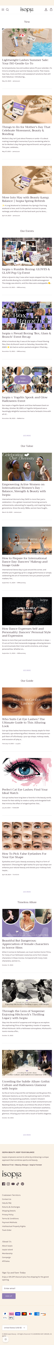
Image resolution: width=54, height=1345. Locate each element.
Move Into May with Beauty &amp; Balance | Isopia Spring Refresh (25, 199)
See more (27, 435)
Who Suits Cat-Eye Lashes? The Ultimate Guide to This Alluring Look (23, 723)
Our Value (27, 446)
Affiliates (6, 1261)
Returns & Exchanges (11, 1207)
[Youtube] (13, 1183)
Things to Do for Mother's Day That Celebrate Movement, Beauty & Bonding (26, 131)
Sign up (9, 1296)
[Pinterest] (22, 1183)
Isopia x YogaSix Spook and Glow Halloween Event (24, 399)
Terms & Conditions (10, 1218)
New (27, 21)
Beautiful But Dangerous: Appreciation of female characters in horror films (25, 944)
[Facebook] (3, 1183)
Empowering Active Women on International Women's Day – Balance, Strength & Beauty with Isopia (24, 489)
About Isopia (7, 1246)
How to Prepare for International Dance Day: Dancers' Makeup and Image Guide (24, 562)
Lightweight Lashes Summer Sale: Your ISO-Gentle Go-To (25, 62)
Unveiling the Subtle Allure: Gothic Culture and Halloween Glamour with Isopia (26, 1085)
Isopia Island (7, 1249)
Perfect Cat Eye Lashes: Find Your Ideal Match (25, 791)
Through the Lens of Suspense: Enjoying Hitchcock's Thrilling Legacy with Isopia (23, 1015)
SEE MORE (27, 670)
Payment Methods (9, 1222)
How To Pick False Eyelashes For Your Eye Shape (24, 855)
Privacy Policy (8, 1214)
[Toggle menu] (3, 10)
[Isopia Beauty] (27, 10)
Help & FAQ (6, 1203)
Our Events (27, 231)
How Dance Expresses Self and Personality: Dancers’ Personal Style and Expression (26, 632)
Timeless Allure (27, 902)
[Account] (45, 10)
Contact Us (6, 1199)
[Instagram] (8, 1183)
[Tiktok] (17, 1183)
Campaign (6, 1257)
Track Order (6, 1230)
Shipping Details (9, 1211)
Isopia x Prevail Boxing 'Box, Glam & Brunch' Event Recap (26, 335)
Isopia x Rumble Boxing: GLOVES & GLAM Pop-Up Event (26, 271)
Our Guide (27, 680)
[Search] (9, 10)
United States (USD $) (13, 1328)
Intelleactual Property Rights (14, 1226)
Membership (7, 1253)
